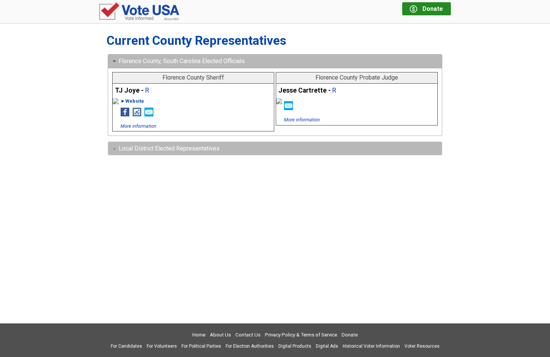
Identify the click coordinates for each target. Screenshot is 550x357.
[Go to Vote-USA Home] (139, 11)
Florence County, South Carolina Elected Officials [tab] (182, 61)
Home (198, 335)
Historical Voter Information (371, 346)
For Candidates (126, 346)
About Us (220, 335)
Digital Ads (327, 346)
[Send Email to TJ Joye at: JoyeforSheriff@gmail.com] (148, 114)
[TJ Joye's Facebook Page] (124, 114)
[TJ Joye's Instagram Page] (136, 114)
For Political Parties (201, 346)
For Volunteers (162, 346)
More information (138, 126)
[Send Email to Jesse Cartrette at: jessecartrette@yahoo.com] (288, 108)
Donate (350, 335)
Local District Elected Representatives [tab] (169, 148)
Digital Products (294, 346)
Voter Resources (422, 346)
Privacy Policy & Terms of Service (301, 335)
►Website (132, 101)
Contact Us (247, 335)
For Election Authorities (250, 346)
